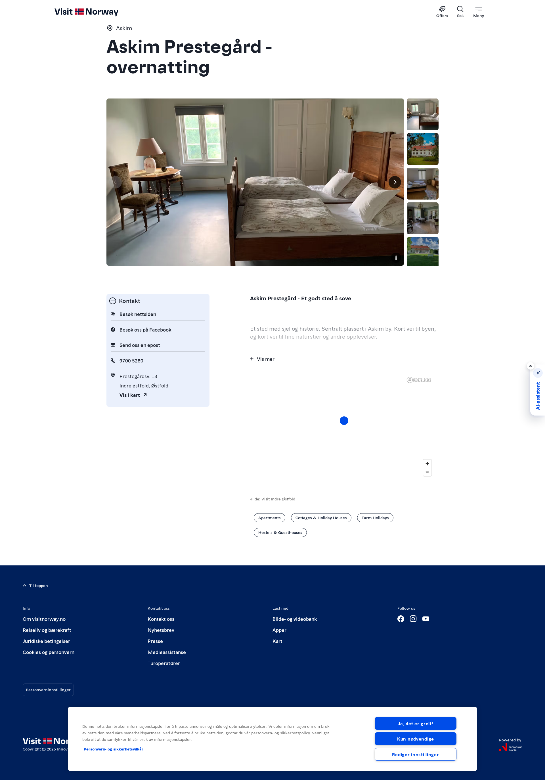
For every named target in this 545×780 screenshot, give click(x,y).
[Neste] (395, 182)
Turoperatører (164, 663)
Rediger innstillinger (415, 754)
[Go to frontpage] (95, 11)
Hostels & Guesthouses (280, 532)
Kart (277, 641)
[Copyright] (396, 258)
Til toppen (38, 585)
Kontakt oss (161, 618)
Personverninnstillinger (48, 689)
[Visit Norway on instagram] (413, 618)
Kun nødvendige (415, 739)
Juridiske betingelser (46, 641)
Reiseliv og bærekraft (47, 629)
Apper (279, 629)
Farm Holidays (375, 517)
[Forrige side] (115, 182)
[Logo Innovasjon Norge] (510, 747)
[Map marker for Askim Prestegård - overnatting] (344, 420)
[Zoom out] (427, 472)
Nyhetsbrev (161, 629)
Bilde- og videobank (294, 618)
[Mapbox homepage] (418, 380)
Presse (155, 641)
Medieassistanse (167, 652)
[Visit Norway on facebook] (400, 618)
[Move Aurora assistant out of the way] (530, 366)
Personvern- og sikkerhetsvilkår (113, 748)
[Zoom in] (427, 464)
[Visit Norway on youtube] (425, 618)
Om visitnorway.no (44, 618)
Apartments (269, 517)
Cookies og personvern (48, 652)
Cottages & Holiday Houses (321, 517)
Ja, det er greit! (415, 723)
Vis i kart (130, 394)
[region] (272, 739)
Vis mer (265, 358)
